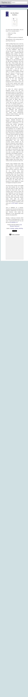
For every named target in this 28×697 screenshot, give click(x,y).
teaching (21, 228)
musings (12, 228)
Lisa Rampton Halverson (16, 225)
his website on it (14, 222)
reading (16, 228)
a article (14, 203)
